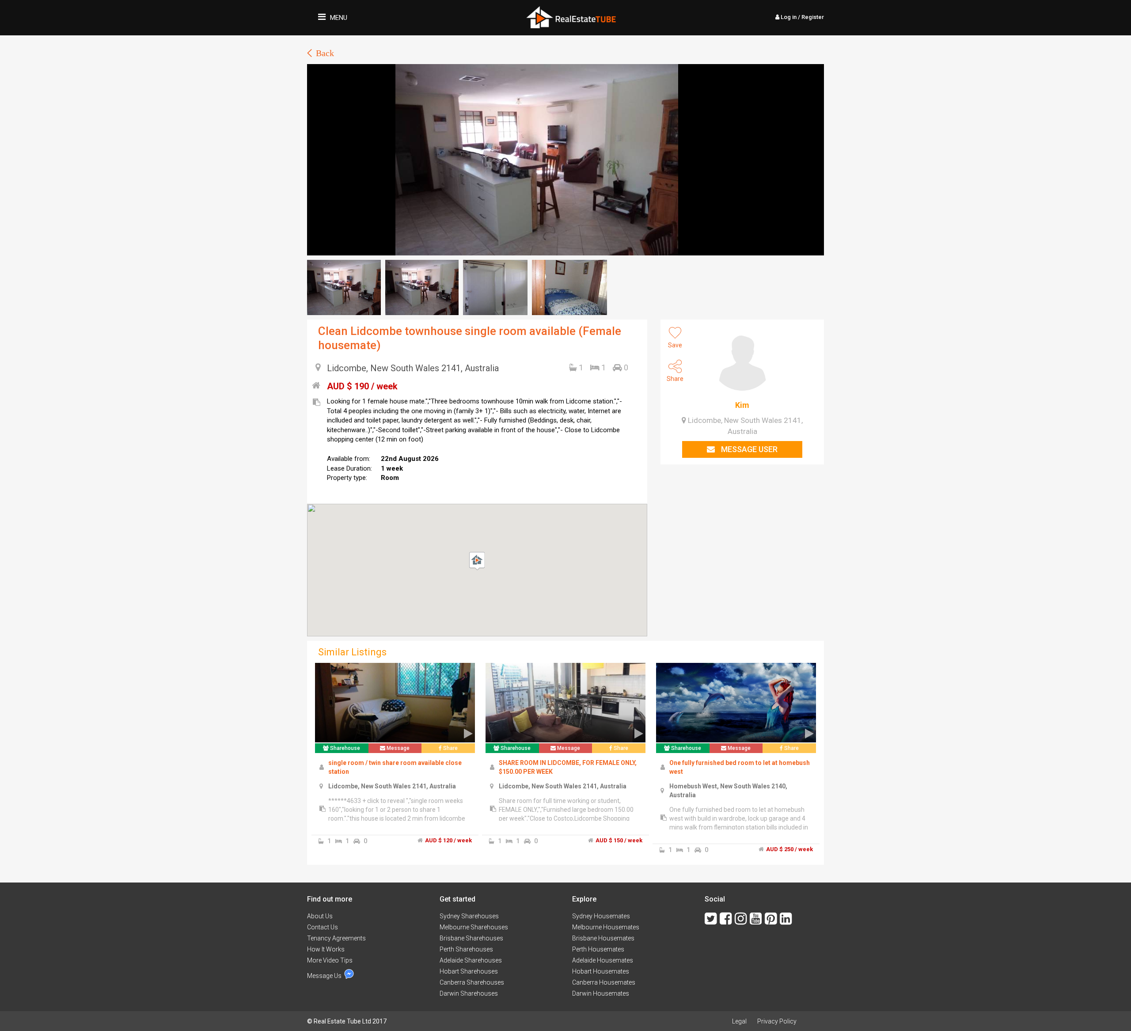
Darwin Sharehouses (469, 993)
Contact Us (322, 927)
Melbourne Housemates (605, 927)
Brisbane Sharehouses (471, 938)
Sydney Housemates (601, 916)
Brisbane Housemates (603, 938)
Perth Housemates (598, 949)
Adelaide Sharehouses (471, 960)
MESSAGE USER (748, 449)
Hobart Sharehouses (469, 971)
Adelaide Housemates (602, 960)
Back (325, 53)
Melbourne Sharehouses (474, 927)
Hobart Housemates (600, 971)
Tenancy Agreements (336, 938)
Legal (739, 1021)
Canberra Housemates (603, 982)
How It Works (326, 949)
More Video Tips (330, 960)
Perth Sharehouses (466, 949)
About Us (320, 916)
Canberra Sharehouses (472, 982)
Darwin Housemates (600, 993)
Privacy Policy (777, 1021)
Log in (801, 17)
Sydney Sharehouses (469, 916)
